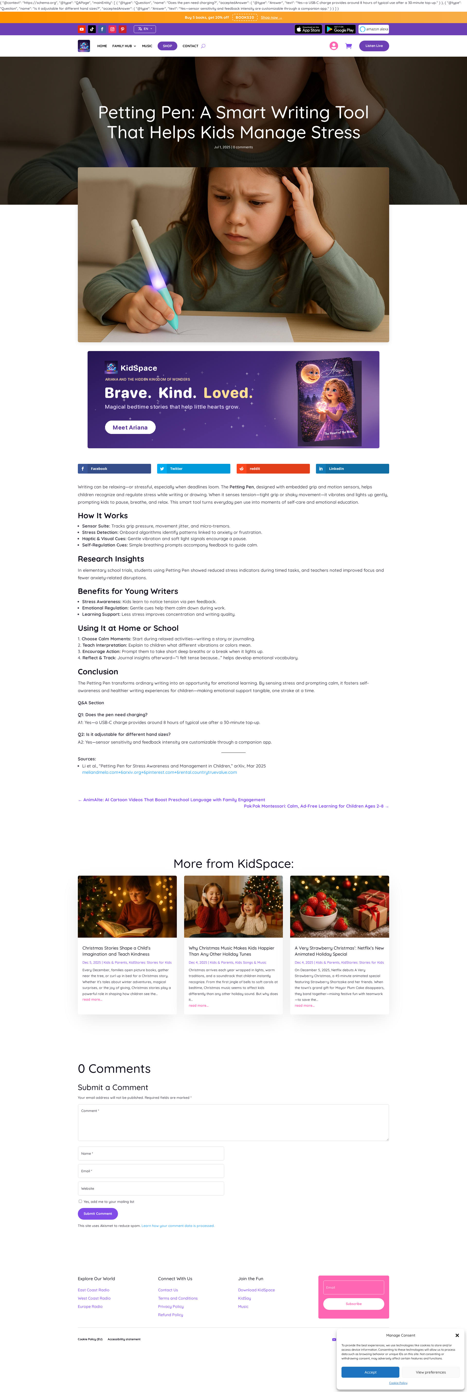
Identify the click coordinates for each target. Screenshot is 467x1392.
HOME (102, 46)
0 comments (243, 147)
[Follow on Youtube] (82, 29)
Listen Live (374, 46)
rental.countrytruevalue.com (208, 772)
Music (243, 1306)
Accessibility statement (124, 1339)
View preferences (431, 1372)
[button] (457, 1335)
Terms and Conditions (178, 1298)
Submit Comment (98, 1213)
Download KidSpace (256, 1289)
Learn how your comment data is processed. (178, 1226)
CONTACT (190, 46)
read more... (92, 999)
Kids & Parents (115, 962)
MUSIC (147, 46)
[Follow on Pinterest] (122, 29)
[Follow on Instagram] (112, 29)
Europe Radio (90, 1306)
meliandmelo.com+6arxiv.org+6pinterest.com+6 (130, 772)
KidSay (244, 1298)
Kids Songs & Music (250, 962)
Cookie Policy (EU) (90, 1339)
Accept (371, 1372)
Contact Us (168, 1289)
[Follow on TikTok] (92, 29)
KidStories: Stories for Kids (150, 962)
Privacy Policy (171, 1306)
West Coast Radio (94, 1298)
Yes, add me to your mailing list (108, 1201)
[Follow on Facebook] (102, 29)
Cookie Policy (398, 1383)
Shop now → (271, 17)
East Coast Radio (93, 1289)
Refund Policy (170, 1314)
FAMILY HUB (122, 46)
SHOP (167, 46)
